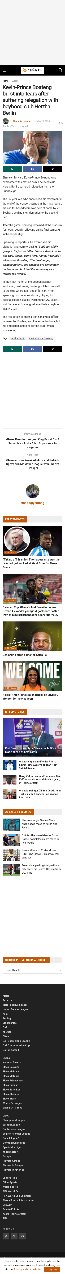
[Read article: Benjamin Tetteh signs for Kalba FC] (32, 636)
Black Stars (9, 1098)
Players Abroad (11, 1160)
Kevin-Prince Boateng (41, 338)
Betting (7, 1018)
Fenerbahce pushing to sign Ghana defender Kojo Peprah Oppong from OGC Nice (41, 869)
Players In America (13, 1169)
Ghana (6, 1058)
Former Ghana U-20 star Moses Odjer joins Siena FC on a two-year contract (40, 854)
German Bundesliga (14, 1142)
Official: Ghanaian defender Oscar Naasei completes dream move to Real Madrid (40, 839)
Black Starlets (11, 1094)
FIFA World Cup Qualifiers (17, 1195)
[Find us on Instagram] (22, 1236)
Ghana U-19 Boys (12, 1107)
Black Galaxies (11, 1067)
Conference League (14, 1129)
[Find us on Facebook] (6, 1236)
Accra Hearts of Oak (14, 1214)
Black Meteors (11, 1076)
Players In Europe (13, 1165)
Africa (6, 995)
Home (5, 81)
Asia (5, 1013)
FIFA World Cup (11, 1191)
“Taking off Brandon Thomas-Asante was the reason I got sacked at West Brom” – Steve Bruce (31, 563)
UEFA (5, 1115)
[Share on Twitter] (52, 169)
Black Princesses (13, 1080)
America (7, 1000)
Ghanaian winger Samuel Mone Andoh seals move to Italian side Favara (39, 824)
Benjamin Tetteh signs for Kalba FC (25, 655)
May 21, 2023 (43, 121)
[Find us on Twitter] (14, 1236)
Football (10, 553)
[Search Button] (60, 70)
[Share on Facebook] (32, 169)
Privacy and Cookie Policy (27, 1269)
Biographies (10, 1023)
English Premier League (16, 1133)
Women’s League (12, 1103)
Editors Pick (10, 1177)
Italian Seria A (10, 1151)
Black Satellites (11, 1089)
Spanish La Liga (12, 1147)
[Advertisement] (32, 32)
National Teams (12, 1062)
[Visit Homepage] (32, 70)
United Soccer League (15, 1009)
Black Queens (10, 1085)
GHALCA (7, 1205)
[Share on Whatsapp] (12, 169)
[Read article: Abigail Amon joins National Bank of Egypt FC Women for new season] (32, 676)
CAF (5, 1027)
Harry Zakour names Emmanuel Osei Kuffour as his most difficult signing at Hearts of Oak (40, 779)
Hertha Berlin (18, 338)
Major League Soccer (15, 1004)
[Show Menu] (4, 70)
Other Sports (10, 1182)
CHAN (6, 1036)
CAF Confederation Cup (16, 1045)
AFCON (7, 1032)
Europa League (11, 1124)
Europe (15, 81)
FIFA (5, 1218)
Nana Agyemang (22, 121)
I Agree (52, 1269)
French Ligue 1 (11, 1138)
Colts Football (11, 1050)
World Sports (10, 1186)
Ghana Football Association (18, 1200)
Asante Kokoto (11, 1209)
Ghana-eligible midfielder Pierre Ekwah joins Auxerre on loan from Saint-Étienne (38, 765)
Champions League (14, 1120)
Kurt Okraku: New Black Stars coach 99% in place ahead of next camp (31, 750)
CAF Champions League (16, 1041)
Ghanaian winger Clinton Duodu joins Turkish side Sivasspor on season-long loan (40, 794)
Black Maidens (11, 1071)
